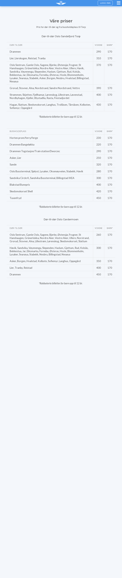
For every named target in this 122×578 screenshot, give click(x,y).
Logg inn (105, 3)
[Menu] (119, 2)
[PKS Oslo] (61, 3)
